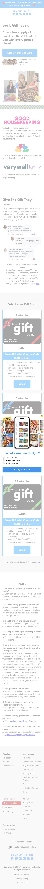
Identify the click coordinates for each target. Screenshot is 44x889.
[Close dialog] (42, 416)
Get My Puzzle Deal (22, 469)
